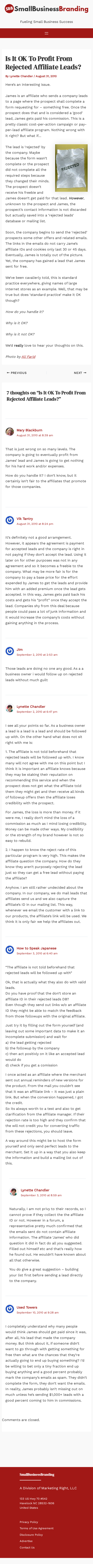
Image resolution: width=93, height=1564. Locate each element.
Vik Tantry (25, 519)
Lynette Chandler (31, 706)
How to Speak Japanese (36, 948)
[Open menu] (46, 33)
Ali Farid (28, 357)
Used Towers (27, 1307)
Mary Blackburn (29, 430)
